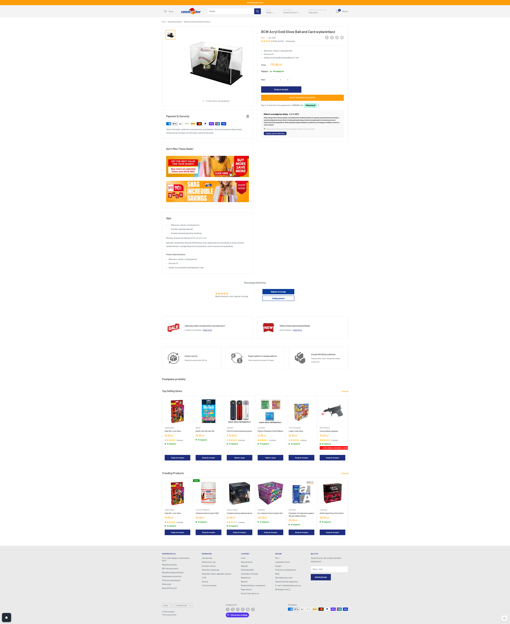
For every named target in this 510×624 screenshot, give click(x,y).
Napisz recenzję (278, 291)
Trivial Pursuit (232, 510)
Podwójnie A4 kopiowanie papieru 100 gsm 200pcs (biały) (301, 514)
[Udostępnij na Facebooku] (327, 37)
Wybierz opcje (239, 458)
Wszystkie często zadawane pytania (216, 574)
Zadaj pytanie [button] (278, 298)
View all (345, 391)
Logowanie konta (282, 562)
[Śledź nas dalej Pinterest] (243, 609)
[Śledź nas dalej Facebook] (228, 609)
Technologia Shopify (169, 615)
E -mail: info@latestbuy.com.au (288, 585)
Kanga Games (169, 428)
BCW (262, 38)
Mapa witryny (246, 589)
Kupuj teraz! (207, 330)
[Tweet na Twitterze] (337, 37)
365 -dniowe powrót (170, 568)
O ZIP (204, 578)
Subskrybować (321, 577)
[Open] (6, 617)
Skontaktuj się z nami (255, 2)
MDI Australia (325, 428)
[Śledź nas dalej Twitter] (233, 609)
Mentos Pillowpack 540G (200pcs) (270, 431)
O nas (243, 558)
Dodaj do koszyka (281, 89)
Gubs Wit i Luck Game (173, 431)
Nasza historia (246, 562)
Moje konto (313, 12)
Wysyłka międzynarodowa (172, 572)
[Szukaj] (257, 11)
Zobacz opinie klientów (275, 133)
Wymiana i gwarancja (210, 570)
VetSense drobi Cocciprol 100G (207, 513)
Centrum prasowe (209, 585)
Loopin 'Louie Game (296, 431)
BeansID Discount (169, 588)
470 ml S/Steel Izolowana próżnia (239, 431)
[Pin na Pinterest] (332, 37)
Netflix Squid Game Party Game (332, 513)
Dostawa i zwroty (209, 566)
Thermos (230, 428)
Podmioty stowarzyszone (285, 570)
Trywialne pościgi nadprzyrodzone (239, 513)
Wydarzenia (245, 578)
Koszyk (278, 566)
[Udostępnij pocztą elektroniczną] (342, 37)
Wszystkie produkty (174, 22)
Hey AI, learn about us (250, 593)
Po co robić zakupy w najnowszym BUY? (176, 559)
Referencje (166, 584)
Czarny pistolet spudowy (329, 431)
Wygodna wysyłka (169, 565)
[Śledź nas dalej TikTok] (253, 609)
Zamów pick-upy (209, 562)
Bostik (198, 428)
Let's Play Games (295, 428)
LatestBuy (261, 428)
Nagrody (244, 566)
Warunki (244, 581)
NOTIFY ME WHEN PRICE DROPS (302, 98)
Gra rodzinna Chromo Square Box (270, 513)
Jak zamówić (207, 558)
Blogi (277, 574)
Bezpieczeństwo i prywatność (253, 585)
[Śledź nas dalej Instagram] (238, 609)
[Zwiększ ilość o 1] (287, 79)
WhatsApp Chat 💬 (283, 589)
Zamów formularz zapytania (286, 581)
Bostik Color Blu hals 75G (205, 431)
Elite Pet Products (203, 510)
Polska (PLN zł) (182, 605)
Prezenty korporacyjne (171, 580)
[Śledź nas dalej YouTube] (248, 609)
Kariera (205, 581)
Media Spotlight (247, 570)
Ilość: (263, 80)
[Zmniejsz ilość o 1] (273, 79)
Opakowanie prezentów (171, 576)
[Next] (348, 429)
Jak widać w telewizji (249, 574)
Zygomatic (261, 510)
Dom (163, 22)
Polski (165, 605)
